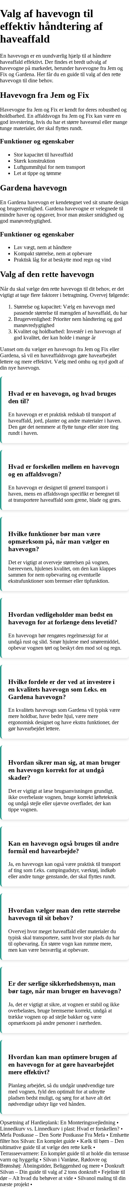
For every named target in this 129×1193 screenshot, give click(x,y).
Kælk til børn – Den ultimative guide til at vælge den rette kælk (62, 1144)
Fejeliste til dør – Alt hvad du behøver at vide (62, 1175)
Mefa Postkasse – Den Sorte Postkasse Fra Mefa (52, 1135)
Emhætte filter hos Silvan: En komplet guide (64, 1138)
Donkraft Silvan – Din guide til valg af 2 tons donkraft (62, 1169)
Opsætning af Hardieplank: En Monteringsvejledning (57, 1122)
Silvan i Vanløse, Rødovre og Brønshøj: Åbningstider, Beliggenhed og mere (53, 1163)
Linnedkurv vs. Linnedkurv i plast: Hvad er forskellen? (59, 1129)
